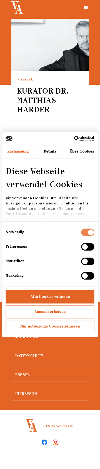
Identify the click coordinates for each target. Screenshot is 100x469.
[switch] (87, 247)
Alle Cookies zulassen (50, 296)
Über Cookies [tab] (82, 151)
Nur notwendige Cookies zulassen (50, 326)
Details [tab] (50, 151)
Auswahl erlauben (50, 311)
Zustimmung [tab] (18, 151)
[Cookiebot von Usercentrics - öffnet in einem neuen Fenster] (74, 139)
